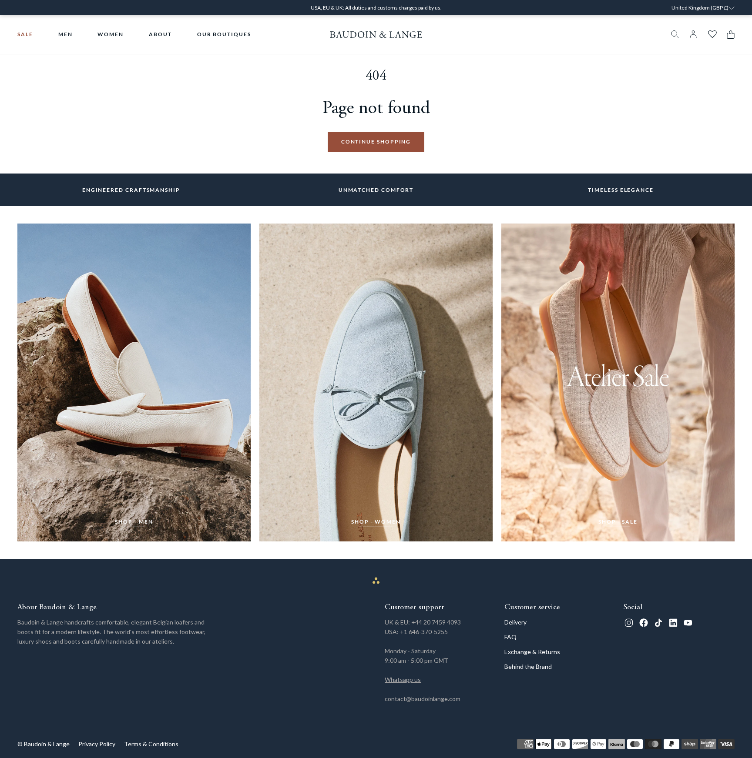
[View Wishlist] (712, 34)
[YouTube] (688, 623)
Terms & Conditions (151, 744)
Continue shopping (376, 141)
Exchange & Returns (532, 651)
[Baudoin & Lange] (376, 34)
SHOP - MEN (134, 521)
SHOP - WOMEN (376, 521)
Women (110, 34)
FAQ (510, 637)
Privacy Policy (96, 744)
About (160, 34)
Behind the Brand (528, 666)
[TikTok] (658, 623)
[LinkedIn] (673, 623)
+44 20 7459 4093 (436, 622)
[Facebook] (643, 623)
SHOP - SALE (618, 521)
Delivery (515, 622)
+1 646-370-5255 (424, 631)
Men (65, 34)
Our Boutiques (224, 34)
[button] (728, 34)
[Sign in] (693, 34)
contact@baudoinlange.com (422, 698)
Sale (25, 34)
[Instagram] (629, 623)
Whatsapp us (403, 679)
